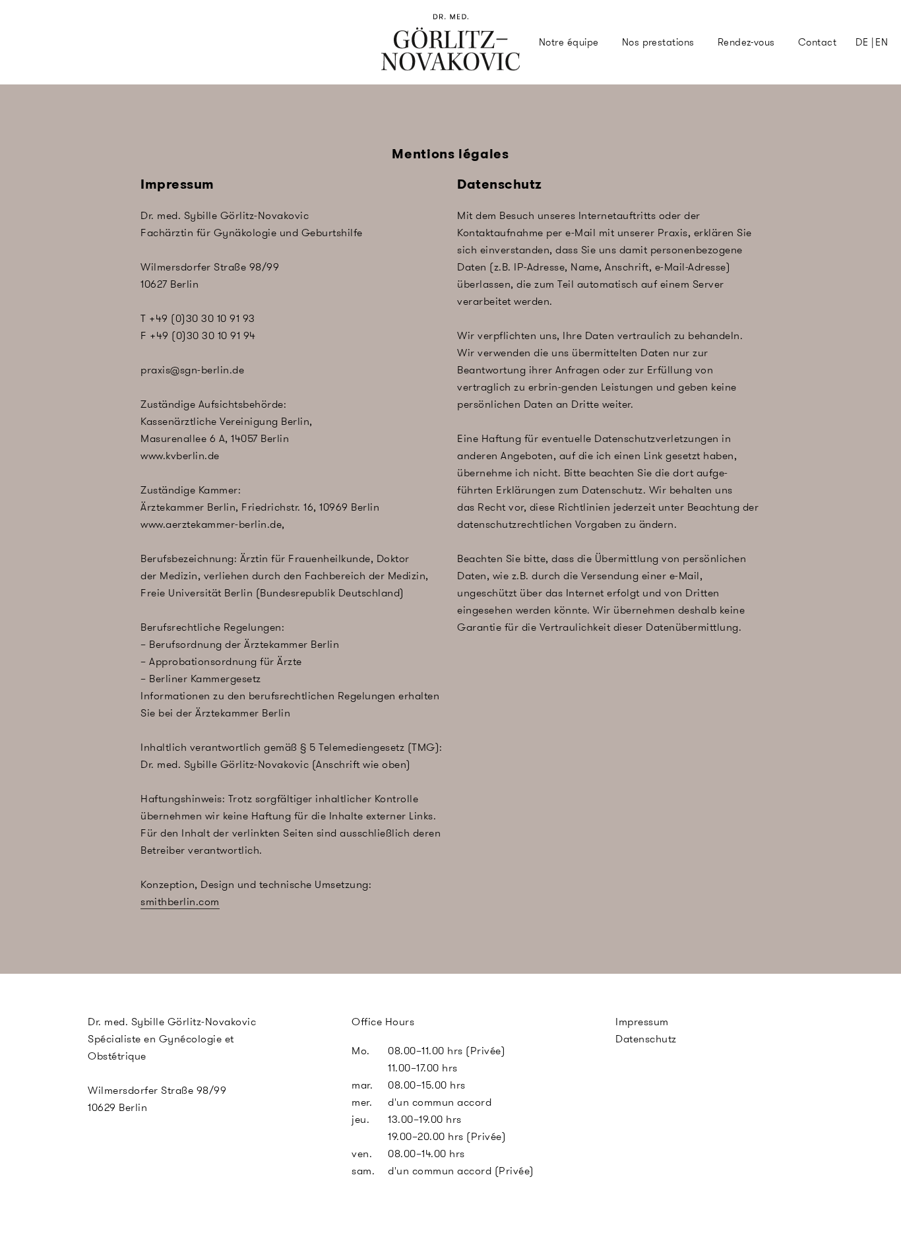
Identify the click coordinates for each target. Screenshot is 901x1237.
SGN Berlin (406, 67)
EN (881, 42)
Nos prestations (658, 42)
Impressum (642, 1021)
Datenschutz (646, 1038)
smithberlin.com (180, 901)
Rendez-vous (746, 42)
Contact (817, 42)
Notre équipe (569, 42)
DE (861, 42)
